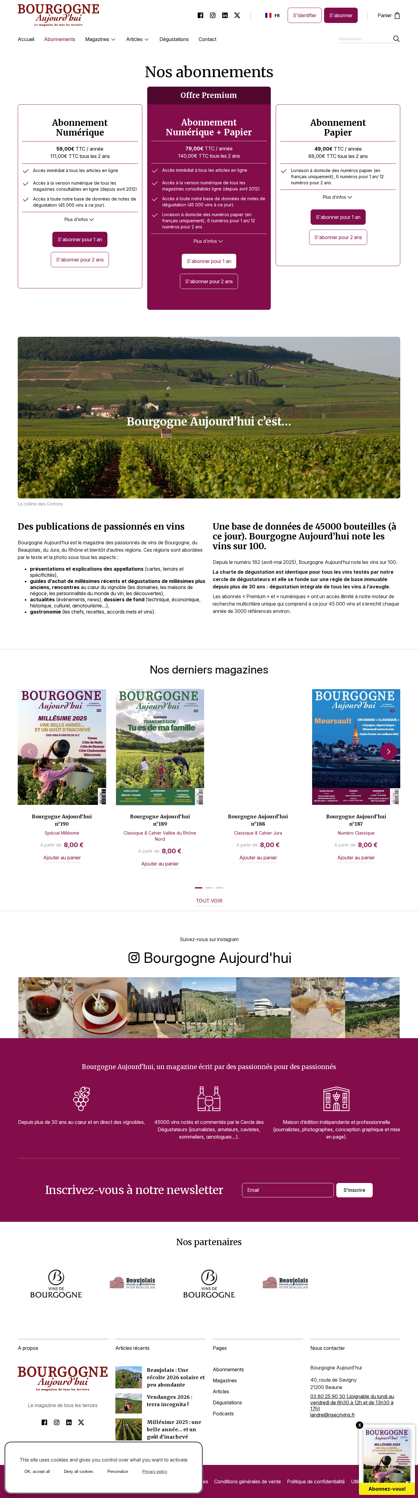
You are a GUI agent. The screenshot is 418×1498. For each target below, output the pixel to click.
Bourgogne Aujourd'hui (217, 956)
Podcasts (223, 1413)
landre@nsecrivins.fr (332, 1415)
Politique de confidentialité (316, 1481)
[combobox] (273, 15)
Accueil (26, 39)
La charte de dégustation (243, 572)
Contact (207, 39)
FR (277, 15)
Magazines (97, 39)
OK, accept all (37, 1471)
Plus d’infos (76, 219)
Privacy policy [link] (154, 1471)
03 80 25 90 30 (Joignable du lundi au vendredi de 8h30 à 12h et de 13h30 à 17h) (352, 1402)
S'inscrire (354, 1190)
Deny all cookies (78, 1471)
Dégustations (174, 39)
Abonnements (59, 39)
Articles (134, 39)
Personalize (117, 1471)
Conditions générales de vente (247, 1481)
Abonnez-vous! (387, 1489)
